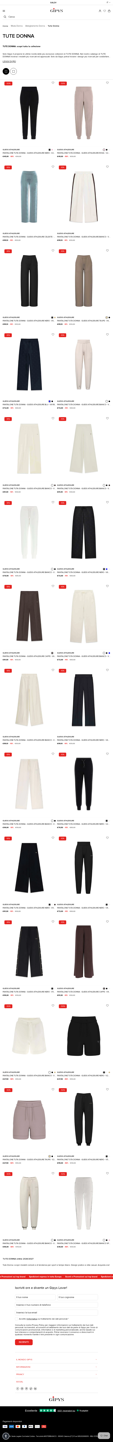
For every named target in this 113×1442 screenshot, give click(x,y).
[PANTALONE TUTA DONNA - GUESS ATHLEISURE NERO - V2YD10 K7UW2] (83, 1035)
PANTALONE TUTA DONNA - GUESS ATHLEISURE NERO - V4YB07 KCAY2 (29, 908)
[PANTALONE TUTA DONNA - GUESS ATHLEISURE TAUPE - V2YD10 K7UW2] (29, 1119)
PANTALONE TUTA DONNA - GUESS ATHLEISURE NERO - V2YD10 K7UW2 (83, 1076)
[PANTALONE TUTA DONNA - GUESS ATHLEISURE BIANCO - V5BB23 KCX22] (29, 1203)
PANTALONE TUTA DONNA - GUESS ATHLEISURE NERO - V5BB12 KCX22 (29, 992)
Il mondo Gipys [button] (24, 1359)
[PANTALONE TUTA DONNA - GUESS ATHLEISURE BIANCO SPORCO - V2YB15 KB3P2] (83, 1203)
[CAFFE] (54, 485)
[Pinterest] (26, 1389)
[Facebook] (17, 1389)
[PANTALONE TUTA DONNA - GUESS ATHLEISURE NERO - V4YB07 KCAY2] (29, 868)
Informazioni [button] (23, 1367)
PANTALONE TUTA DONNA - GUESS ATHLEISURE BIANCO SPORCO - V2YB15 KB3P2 (83, 1243)
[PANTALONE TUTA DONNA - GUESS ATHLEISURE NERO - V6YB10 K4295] (83, 532)
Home (5, 26)
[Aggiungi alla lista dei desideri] (53, 83)
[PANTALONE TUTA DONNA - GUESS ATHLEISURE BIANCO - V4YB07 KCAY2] (83, 448)
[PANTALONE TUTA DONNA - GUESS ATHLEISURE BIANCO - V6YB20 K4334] (83, 196)
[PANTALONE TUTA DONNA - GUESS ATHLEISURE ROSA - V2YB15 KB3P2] (83, 113)
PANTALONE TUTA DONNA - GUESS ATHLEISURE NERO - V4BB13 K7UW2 (83, 908)
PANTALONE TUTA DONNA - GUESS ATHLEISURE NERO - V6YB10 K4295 (83, 572)
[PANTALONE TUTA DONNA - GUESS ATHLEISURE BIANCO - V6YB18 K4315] (29, 448)
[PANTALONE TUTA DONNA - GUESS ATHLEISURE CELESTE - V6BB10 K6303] (29, 196)
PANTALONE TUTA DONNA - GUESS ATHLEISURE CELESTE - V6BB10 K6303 (29, 237)
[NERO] (49, 149)
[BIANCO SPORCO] (54, 149)
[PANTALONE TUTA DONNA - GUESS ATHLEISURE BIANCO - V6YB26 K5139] (29, 700)
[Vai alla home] (56, 10)
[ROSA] (52, 149)
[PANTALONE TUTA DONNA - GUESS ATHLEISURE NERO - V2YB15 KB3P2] (29, 113)
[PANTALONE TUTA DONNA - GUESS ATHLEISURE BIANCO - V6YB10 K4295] (83, 616)
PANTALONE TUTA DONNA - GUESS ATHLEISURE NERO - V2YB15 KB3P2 (29, 153)
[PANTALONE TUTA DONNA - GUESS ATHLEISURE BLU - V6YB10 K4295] (29, 364)
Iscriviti (24, 1342)
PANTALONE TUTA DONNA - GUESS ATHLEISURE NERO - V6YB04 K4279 (29, 321)
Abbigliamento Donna (35, 26)
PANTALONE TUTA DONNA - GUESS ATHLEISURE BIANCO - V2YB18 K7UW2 (29, 572)
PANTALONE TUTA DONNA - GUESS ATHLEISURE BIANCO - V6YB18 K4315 (29, 489)
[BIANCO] (54, 401)
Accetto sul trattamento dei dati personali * (44, 1319)
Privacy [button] (20, 1374)
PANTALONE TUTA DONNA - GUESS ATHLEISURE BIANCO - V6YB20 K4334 (83, 237)
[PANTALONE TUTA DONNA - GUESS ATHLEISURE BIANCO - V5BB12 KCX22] (29, 784)
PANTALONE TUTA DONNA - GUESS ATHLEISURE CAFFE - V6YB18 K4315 (29, 656)
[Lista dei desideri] (104, 11)
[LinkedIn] (35, 1389)
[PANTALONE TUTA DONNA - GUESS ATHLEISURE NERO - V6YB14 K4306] (83, 700)
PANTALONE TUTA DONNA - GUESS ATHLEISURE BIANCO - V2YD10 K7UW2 (29, 1076)
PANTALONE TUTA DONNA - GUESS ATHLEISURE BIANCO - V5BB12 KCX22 (29, 824)
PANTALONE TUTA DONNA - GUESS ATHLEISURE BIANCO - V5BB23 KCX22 (29, 1243)
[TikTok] (30, 1389)
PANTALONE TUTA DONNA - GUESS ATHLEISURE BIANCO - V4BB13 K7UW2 (83, 405)
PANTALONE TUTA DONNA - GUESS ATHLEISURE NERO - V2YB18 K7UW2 (83, 824)
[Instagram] (22, 1389)
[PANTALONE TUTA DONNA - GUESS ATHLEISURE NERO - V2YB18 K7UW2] (83, 784)
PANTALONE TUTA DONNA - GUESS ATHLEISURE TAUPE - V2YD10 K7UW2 (29, 1160)
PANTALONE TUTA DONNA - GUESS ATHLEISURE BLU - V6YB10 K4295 (29, 405)
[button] (108, 2)
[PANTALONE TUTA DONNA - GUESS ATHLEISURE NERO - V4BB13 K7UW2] (83, 868)
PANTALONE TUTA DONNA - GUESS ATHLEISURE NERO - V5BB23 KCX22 (83, 1160)
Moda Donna (17, 26)
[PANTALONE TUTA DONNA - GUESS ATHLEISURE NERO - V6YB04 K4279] (29, 280)
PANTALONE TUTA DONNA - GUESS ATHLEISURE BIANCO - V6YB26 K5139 (29, 740)
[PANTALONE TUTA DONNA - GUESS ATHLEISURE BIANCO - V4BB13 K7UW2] (83, 364)
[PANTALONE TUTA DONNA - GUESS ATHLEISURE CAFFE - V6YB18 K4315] (29, 616)
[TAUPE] (54, 317)
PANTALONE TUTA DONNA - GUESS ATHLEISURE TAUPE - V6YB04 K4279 (83, 321)
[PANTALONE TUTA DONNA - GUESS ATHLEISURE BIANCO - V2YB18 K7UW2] (29, 532)
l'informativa (31, 1319)
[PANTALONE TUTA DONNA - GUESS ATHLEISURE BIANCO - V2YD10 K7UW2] (29, 1035)
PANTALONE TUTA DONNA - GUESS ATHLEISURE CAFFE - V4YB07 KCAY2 (83, 992)
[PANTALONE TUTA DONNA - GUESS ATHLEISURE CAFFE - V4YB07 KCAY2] (83, 951)
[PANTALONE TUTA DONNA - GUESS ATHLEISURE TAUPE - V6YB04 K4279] (83, 280)
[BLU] (49, 401)
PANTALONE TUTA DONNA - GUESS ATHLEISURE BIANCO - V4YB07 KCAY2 (83, 489)
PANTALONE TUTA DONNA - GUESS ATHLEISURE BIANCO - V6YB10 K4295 (83, 656)
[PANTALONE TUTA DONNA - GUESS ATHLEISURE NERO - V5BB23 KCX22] (83, 1119)
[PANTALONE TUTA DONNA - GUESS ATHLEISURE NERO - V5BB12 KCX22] (29, 951)
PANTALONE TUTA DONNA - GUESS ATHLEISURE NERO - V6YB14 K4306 (83, 740)
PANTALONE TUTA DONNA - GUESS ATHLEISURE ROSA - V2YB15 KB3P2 (83, 153)
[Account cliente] (100, 11)
